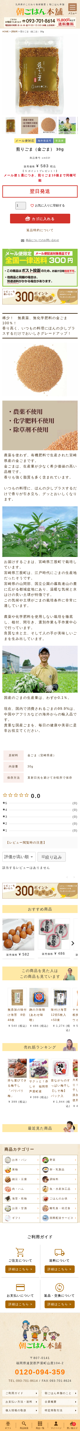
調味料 (14, 31)
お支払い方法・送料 (19, 1401)
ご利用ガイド (14, 1393)
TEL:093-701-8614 (23, 1380)
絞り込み (53, 857)
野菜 (53, 1159)
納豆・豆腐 (19, 1179)
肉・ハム (18, 1188)
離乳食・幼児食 (60, 1208)
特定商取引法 (54, 1410)
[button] (7, 943)
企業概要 (51, 1401)
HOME (5, 31)
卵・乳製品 (57, 1169)
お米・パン (19, 1159)
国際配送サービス (62, 1217)
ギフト (16, 1217)
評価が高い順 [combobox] (16, 856)
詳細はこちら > (20, 1269)
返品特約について (40, 230)
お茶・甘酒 (19, 1208)
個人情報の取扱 (16, 1410)
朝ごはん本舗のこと (58, 1393)
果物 (15, 1169)
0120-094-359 (40, 1372)
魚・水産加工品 (60, 1188)
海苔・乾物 (19, 1198)
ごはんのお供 (59, 1198)
